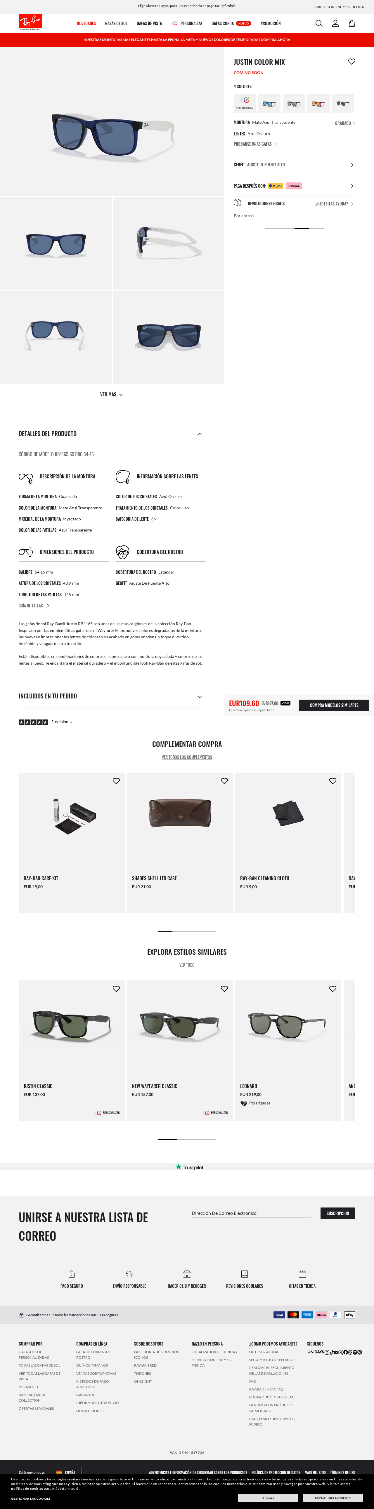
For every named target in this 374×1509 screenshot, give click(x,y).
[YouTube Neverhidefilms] (336, 1352)
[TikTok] (331, 1352)
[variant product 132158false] (294, 103)
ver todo (187, 965)
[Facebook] (345, 1352)
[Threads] (350, 1352)
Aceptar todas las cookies (333, 1498)
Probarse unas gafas (253, 144)
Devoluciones (89, 1410)
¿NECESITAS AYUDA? (331, 203)
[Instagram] (327, 1352)
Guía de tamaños (92, 1365)
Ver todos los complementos (187, 757)
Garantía (85, 1395)
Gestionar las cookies (31, 1498)
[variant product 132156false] (269, 103)
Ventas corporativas (96, 1373)
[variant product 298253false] (343, 103)
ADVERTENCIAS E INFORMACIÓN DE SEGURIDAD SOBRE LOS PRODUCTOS (198, 1472)
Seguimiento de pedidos (271, 1360)
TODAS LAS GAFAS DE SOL (39, 1365)
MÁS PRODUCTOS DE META (271, 1397)
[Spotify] (355, 1352)
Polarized (28, 1387)
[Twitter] (341, 1352)
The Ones (142, 1373)
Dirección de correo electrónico (224, 1212)
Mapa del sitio (315, 1472)
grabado (343, 123)
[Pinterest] (359, 1352)
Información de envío (97, 1402)
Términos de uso (342, 1472)
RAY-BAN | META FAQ (266, 1389)
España (70, 1472)
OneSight (143, 1381)
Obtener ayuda (263, 1352)
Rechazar (268, 1498)
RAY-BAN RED (145, 1365)
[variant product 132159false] (318, 103)
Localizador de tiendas (214, 1352)
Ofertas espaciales (36, 1408)
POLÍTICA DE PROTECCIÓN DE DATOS (276, 1472)
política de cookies (27, 1488)
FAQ (252, 1381)
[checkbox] (351, 61)
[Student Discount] (316, 1351)
